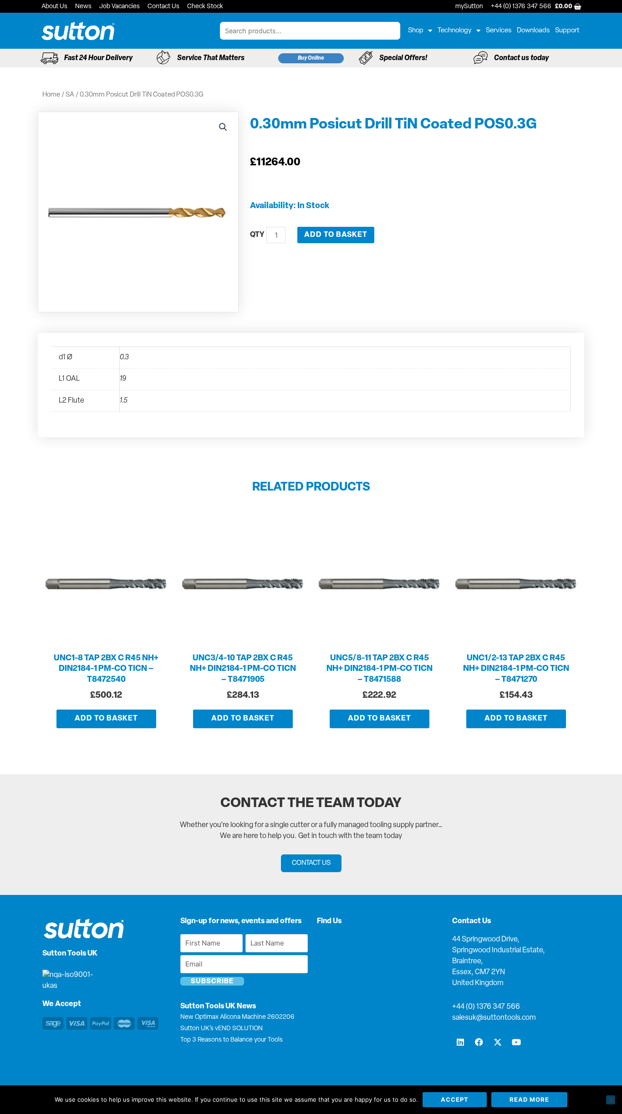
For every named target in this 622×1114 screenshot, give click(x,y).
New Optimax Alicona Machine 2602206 (237, 1017)
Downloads (533, 30)
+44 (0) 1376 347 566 (486, 1007)
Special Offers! (403, 58)
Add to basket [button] (106, 718)
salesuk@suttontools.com (494, 1018)
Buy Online (311, 58)
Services (498, 30)
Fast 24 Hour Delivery (98, 58)
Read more (529, 1099)
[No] (610, 1099)
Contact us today (521, 58)
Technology (455, 30)
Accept (455, 1099)
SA (70, 95)
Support (567, 30)
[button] (223, 127)
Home (51, 95)
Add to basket (335, 235)
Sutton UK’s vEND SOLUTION (221, 1028)
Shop (415, 30)
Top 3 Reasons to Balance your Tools (231, 1040)
